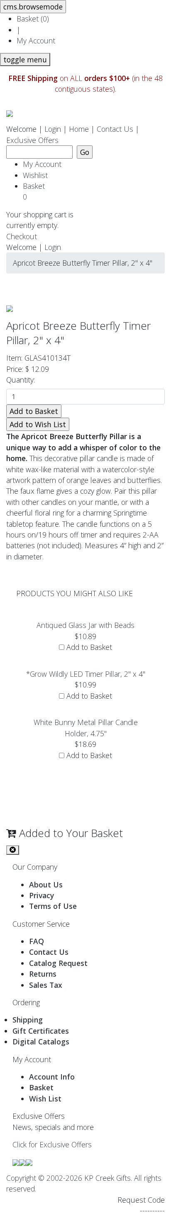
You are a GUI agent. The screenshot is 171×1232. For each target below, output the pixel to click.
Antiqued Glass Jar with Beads (85, 625)
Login (52, 129)
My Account (36, 40)
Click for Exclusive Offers (52, 1144)
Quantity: (22, 380)
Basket (36, 191)
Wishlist (35, 175)
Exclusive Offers (32, 140)
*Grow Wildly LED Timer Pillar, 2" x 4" (85, 674)
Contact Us (115, 129)
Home (79, 129)
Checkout (21, 236)
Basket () (33, 19)
